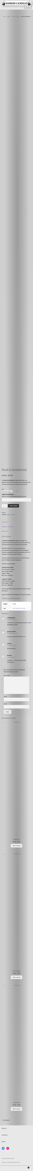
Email (6, 704)
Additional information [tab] (8, 526)
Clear (17, 491)
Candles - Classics (16, 16)
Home (4, 16)
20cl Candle (16, 608)
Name (6, 696)
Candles (9, 16)
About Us (4, 1128)
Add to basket (13, 506)
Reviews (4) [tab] (5, 531)
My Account (5, 1168)
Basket (25, 1167)
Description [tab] (5, 522)
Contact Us (5, 1135)
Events (3, 1141)
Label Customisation (8, 494)
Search (16, 1168)
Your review (7, 675)
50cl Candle (22, 608)
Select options (16, 845)
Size (3, 489)
